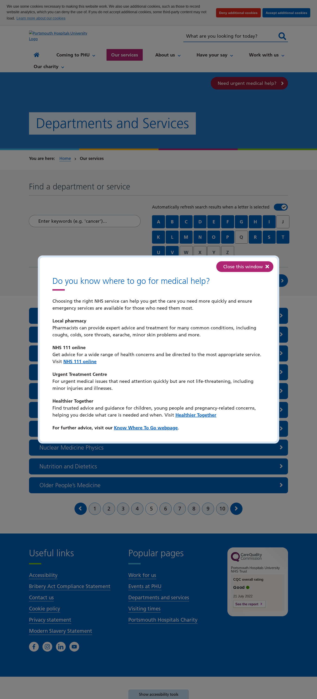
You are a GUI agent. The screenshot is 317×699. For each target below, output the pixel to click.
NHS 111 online (80, 361)
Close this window (243, 266)
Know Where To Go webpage (146, 428)
